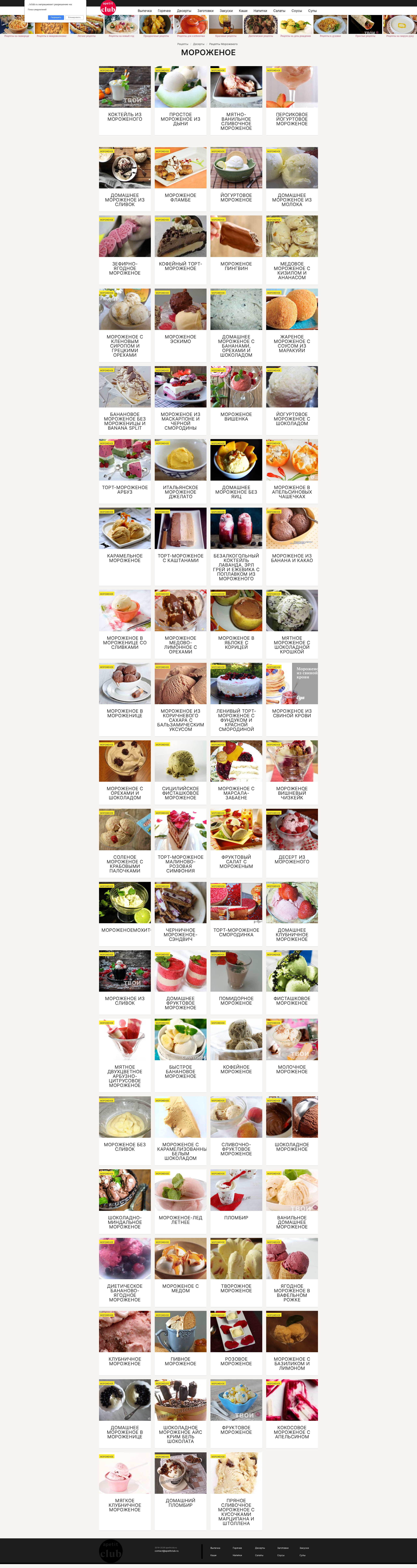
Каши (243, 11)
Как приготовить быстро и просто (108, 8)
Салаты (279, 11)
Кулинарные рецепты (111, 1551)
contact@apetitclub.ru (167, 1550)
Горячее (164, 11)
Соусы (297, 11)
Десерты (184, 11)
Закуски (226, 11)
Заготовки (205, 11)
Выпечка (145, 11)
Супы (312, 11)
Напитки (260, 11)
